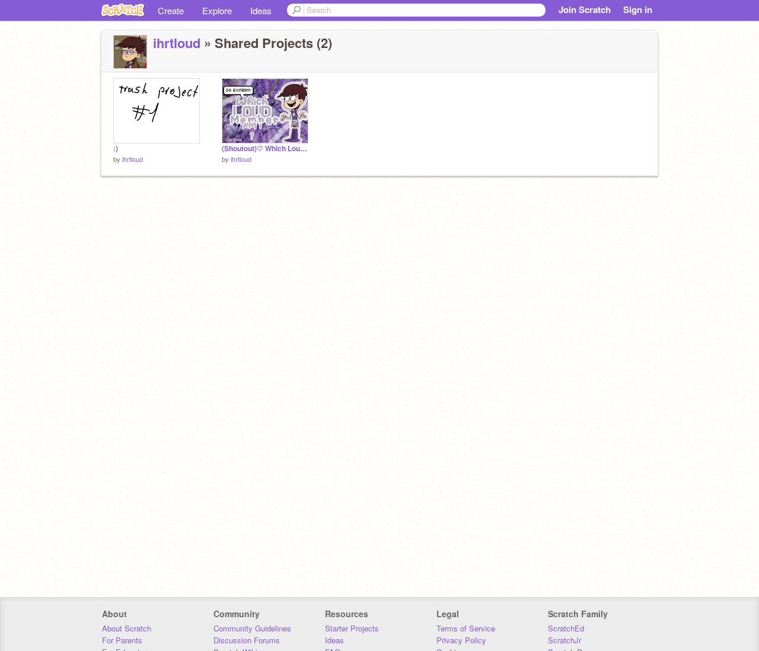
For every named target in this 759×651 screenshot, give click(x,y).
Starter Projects (352, 628)
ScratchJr (564, 640)
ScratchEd (566, 628)
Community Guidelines (252, 628)
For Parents (122, 640)
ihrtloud (176, 42)
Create (171, 10)
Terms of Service (465, 628)
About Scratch (126, 628)
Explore (217, 10)
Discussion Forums (246, 640)
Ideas (261, 10)
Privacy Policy (461, 640)
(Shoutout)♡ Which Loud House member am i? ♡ (265, 148)
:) (115, 148)
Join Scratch (585, 9)
